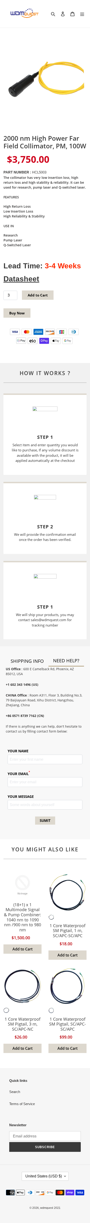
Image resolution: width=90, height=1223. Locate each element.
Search (14, 1092)
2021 (57, 1208)
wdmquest (46, 1208)
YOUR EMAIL (19, 773)
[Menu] (82, 14)
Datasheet (21, 279)
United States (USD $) (43, 1176)
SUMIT (45, 820)
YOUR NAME (18, 751)
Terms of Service (22, 1104)
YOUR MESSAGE (21, 796)
